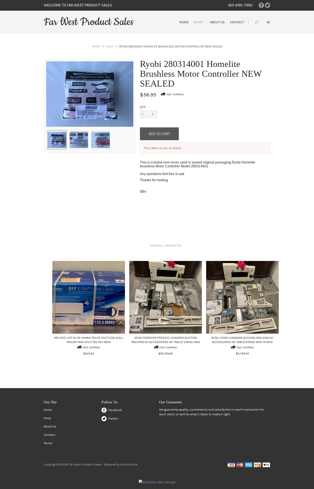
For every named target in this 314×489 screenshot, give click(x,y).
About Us (217, 22)
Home (184, 22)
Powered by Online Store (120, 464)
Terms (48, 443)
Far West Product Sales (89, 22)
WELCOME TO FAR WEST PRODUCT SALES (78, 5)
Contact (237, 22)
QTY (143, 107)
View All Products (165, 245)
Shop (198, 22)
